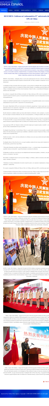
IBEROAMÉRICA (26, 10)
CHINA (11, 10)
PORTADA (4, 10)
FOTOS (34, 10)
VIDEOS (40, 10)
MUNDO (16, 10)
